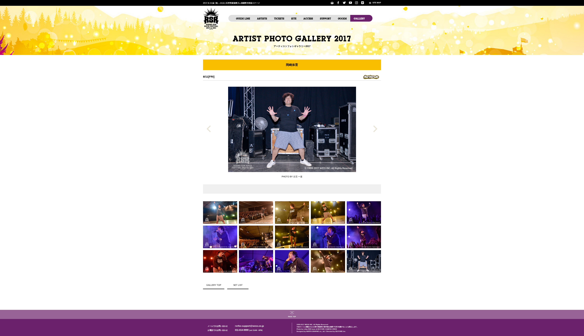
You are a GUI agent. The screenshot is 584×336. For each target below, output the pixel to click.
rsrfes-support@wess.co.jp (249, 326)
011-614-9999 (248, 330)
